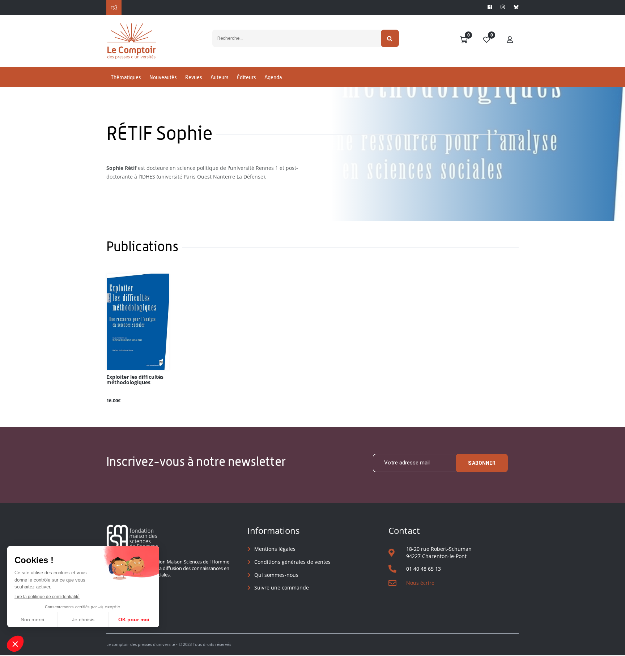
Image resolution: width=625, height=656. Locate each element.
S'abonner (482, 463)
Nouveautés (163, 77)
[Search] (390, 38)
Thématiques (126, 77)
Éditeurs (246, 77)
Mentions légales (275, 548)
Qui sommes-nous (276, 574)
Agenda (273, 77)
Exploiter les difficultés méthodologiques (134, 380)
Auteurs (219, 77)
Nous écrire (420, 582)
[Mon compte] (510, 40)
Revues (193, 77)
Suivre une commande (281, 587)
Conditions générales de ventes (292, 561)
